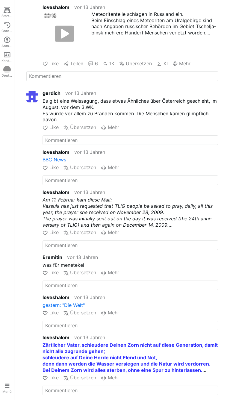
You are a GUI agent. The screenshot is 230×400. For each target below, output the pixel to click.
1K (111, 63)
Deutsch (7, 75)
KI (165, 63)
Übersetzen (139, 63)
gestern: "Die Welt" (64, 305)
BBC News (54, 160)
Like (53, 63)
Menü (7, 392)
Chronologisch (7, 31)
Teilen (76, 63)
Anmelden (7, 46)
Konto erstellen (7, 61)
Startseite (7, 16)
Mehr (184, 63)
